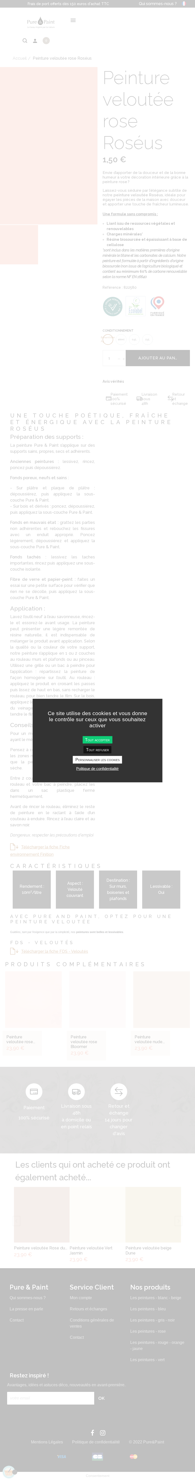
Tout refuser (97, 750)
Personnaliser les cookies (97, 760)
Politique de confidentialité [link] (97, 768)
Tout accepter (97, 740)
